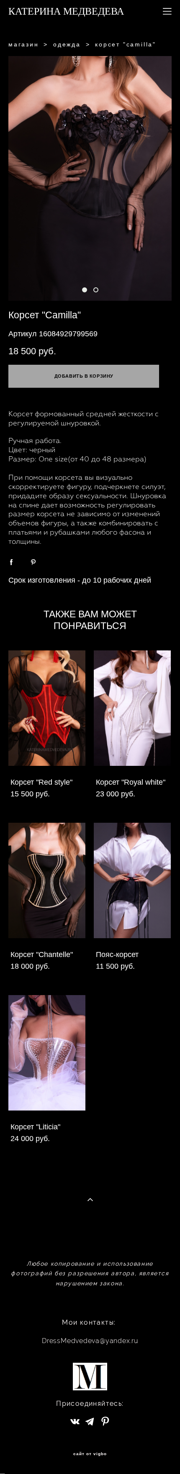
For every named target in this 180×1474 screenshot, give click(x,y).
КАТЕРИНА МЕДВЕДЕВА (66, 11)
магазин (23, 44)
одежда (67, 44)
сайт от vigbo (90, 1454)
